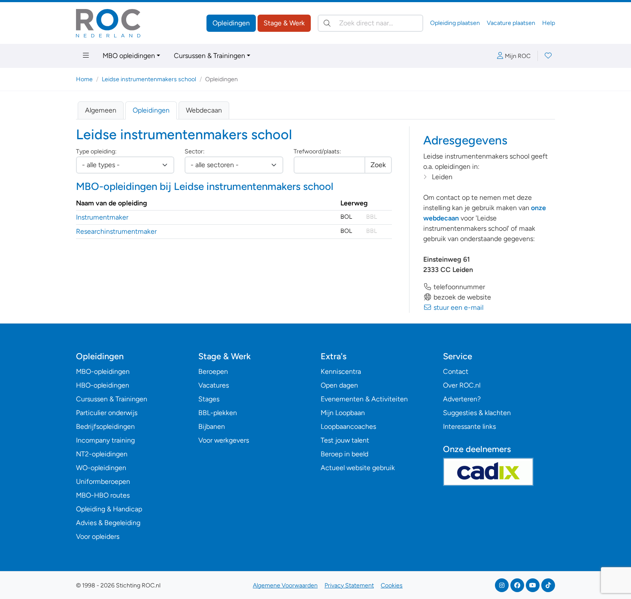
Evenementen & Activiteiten (364, 399)
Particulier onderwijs (106, 413)
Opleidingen (231, 23)
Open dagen (339, 385)
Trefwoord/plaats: (317, 151)
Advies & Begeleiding (108, 523)
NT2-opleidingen (101, 454)
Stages (208, 399)
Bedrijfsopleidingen (105, 426)
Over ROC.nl (461, 385)
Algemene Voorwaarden (285, 585)
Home (84, 79)
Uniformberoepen (103, 481)
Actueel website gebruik (358, 468)
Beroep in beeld (344, 454)
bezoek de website (461, 297)
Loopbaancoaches (348, 426)
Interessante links (469, 426)
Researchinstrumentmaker (116, 231)
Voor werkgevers (223, 440)
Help (548, 23)
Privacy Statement (349, 585)
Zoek (378, 165)
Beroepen (213, 371)
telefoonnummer (458, 287)
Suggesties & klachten (477, 413)
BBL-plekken (217, 413)
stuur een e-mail (457, 307)
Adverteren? (462, 399)
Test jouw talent (345, 440)
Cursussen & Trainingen (209, 56)
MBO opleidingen (129, 56)
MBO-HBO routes (103, 495)
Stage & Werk (284, 23)
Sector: (194, 151)
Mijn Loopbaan (343, 413)
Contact (455, 371)
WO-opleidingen (101, 468)
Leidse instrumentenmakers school (149, 79)
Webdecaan (204, 110)
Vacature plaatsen (511, 23)
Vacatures (213, 385)
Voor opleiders (97, 536)
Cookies (392, 585)
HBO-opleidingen (102, 385)
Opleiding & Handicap (109, 509)
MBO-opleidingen (103, 371)
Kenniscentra (341, 371)
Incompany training (105, 440)
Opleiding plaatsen (455, 23)
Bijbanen (211, 426)
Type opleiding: (96, 151)
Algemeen (100, 110)
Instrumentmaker (102, 217)
